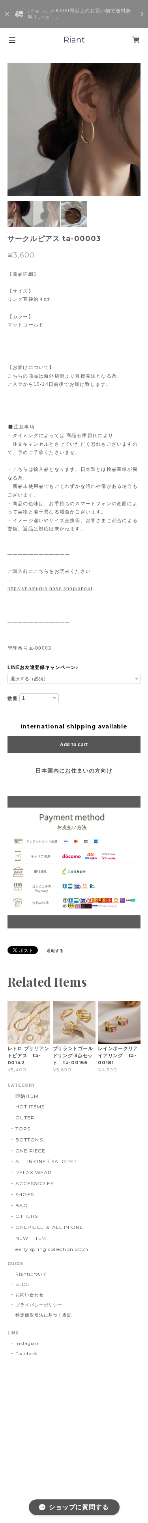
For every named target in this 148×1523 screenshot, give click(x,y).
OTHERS (26, 1216)
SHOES (24, 1194)
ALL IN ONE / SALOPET (46, 1161)
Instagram (27, 1343)
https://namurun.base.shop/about (49, 588)
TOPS (22, 1129)
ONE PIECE (30, 1151)
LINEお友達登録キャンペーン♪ (43, 667)
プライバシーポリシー (39, 1305)
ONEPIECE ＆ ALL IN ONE (49, 1227)
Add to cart (74, 744)
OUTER (25, 1118)
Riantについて (31, 1274)
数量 (12, 698)
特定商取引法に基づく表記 (43, 1315)
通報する (55, 950)
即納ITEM (27, 1096)
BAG (21, 1205)
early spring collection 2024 (52, 1249)
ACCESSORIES (34, 1183)
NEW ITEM (31, 1238)
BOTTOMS (29, 1140)
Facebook (27, 1353)
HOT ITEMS (30, 1107)
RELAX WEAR (33, 1172)
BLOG (22, 1284)
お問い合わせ (29, 1294)
